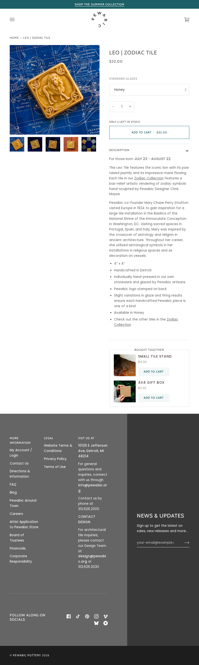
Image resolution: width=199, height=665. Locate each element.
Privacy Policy (55, 459)
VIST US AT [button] (86, 438)
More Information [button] (20, 440)
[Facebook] (68, 616)
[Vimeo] (105, 616)
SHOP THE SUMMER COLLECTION (99, 4)
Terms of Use (55, 467)
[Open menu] (17, 19)
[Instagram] (96, 616)
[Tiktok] (78, 616)
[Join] (182, 543)
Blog (13, 492)
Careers (16, 514)
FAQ (13, 484)
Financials (18, 548)
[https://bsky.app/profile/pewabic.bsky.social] (96, 623)
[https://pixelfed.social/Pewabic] (105, 623)
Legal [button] (48, 438)
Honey (119, 89)
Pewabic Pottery (27, 655)
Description (119, 150)
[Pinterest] (87, 616)
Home (14, 37)
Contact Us (19, 463)
